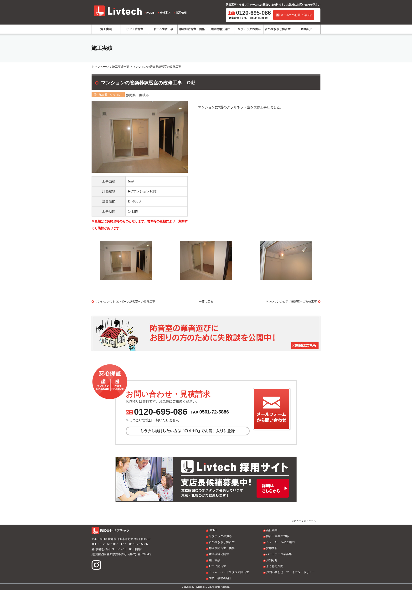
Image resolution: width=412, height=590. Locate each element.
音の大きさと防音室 (278, 29)
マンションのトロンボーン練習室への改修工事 (125, 301)
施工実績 (106, 29)
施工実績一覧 (120, 66)
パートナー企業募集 (279, 554)
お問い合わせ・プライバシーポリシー (290, 572)
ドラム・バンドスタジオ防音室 (229, 572)
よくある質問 (274, 566)
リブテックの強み (249, 29)
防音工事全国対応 (277, 536)
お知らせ (272, 560)
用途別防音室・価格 (192, 29)
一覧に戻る (206, 301)
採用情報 (181, 12)
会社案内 (165, 12)
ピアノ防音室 (134, 29)
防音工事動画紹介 (220, 578)
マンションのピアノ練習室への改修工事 (291, 301)
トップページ (100, 66)
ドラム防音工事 (163, 29)
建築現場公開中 (221, 29)
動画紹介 (306, 29)
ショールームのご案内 (280, 542)
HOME (150, 12)
